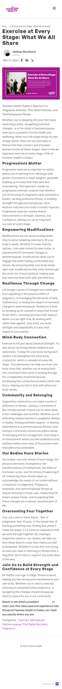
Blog (4, 26)
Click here (45, 602)
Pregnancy (8, 628)
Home (8, 654)
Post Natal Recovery (35, 624)
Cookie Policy (12, 669)
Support (31, 654)
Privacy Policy (36, 662)
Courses (19, 654)
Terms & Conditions (16, 662)
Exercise (24, 620)
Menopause (37, 620)
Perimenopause (11, 624)
